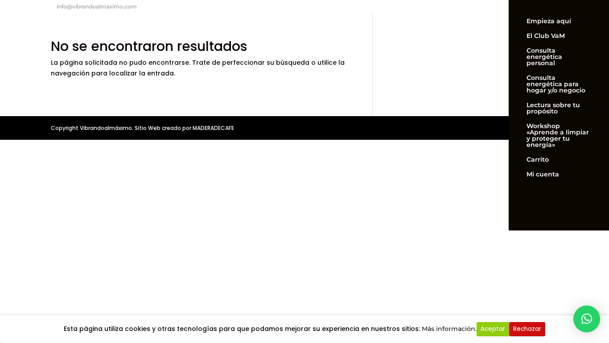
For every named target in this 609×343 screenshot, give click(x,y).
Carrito (538, 159)
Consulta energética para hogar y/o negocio (556, 84)
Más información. (449, 329)
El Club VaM (546, 36)
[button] (586, 318)
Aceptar (493, 329)
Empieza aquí (549, 21)
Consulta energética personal (544, 57)
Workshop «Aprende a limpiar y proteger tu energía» (558, 136)
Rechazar (527, 329)
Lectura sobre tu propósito (553, 108)
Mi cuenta (543, 174)
